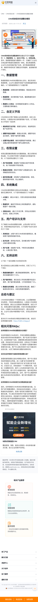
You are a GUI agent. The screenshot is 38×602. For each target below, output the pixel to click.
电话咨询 (19, 599)
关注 (24, 24)
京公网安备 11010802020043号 (15, 588)
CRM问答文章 (10, 14)
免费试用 (30, 599)
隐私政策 (22, 586)
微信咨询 (8, 599)
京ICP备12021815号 (27, 588)
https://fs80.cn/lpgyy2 (21, 321)
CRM (2, 14)
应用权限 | (17, 586)
